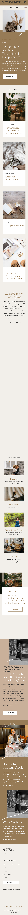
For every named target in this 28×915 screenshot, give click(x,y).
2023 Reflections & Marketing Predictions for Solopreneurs (12, 50)
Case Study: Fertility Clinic (12, 178)
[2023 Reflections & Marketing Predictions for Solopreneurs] (14, 21)
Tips (7, 222)
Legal (16, 910)
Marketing (10, 124)
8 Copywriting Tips (15, 225)
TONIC (15, 912)
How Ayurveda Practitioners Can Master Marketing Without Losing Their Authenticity (14, 132)
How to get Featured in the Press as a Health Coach (14, 277)
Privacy (19, 910)
